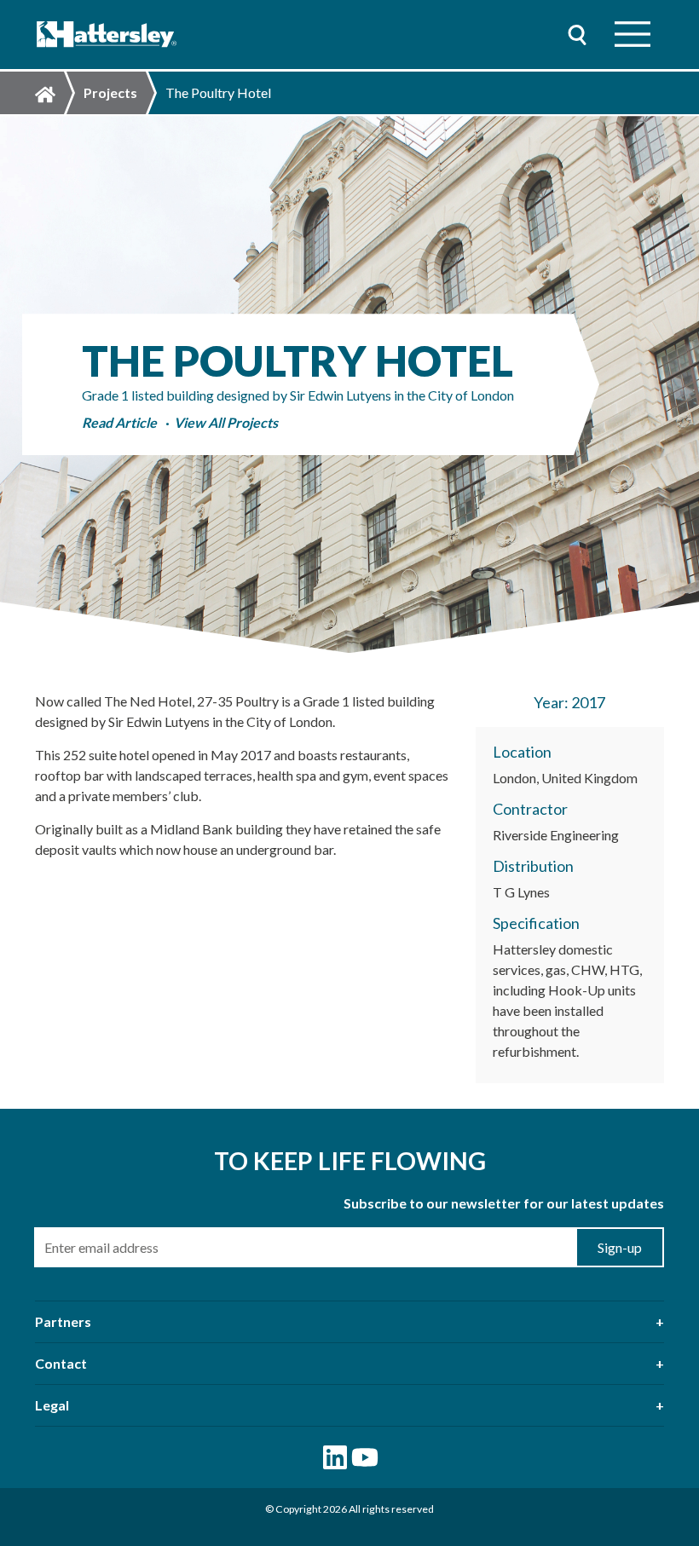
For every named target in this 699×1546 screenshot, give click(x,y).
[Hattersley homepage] (107, 34)
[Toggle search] (577, 34)
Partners (63, 1321)
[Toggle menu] (632, 34)
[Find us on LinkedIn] (335, 1457)
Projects (110, 92)
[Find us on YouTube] (364, 1457)
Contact (61, 1363)
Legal (52, 1405)
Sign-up (620, 1247)
